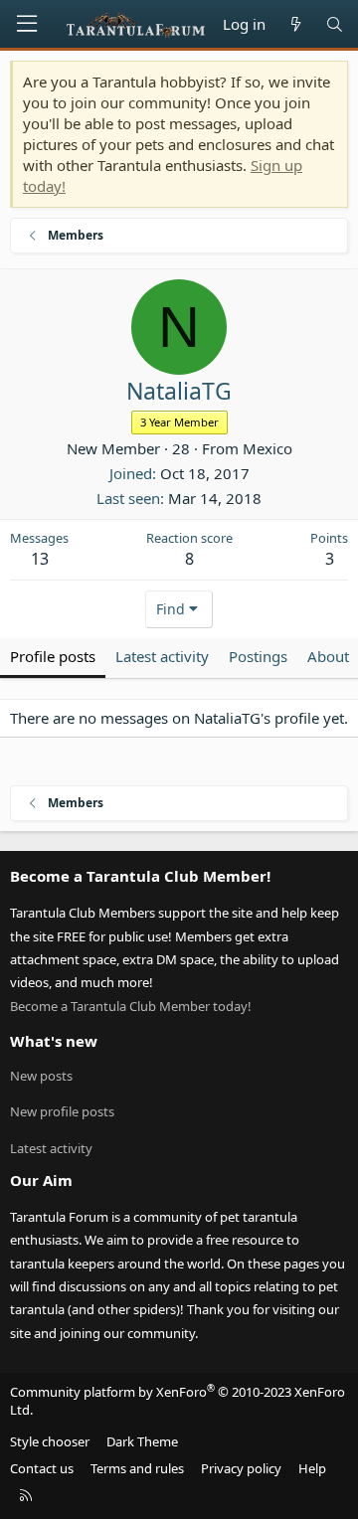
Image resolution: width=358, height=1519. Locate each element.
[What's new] (294, 24)
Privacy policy (241, 1468)
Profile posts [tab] (52, 656)
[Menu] (27, 24)
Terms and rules (137, 1468)
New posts (41, 1076)
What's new (53, 1041)
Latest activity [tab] (162, 656)
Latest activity (51, 1148)
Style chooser (50, 1441)
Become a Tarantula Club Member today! (131, 1006)
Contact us (42, 1468)
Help (312, 1468)
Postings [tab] (258, 656)
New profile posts (62, 1111)
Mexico (267, 448)
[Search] (334, 24)
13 (40, 559)
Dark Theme (142, 1441)
